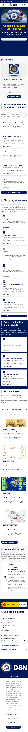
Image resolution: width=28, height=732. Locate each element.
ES (24, 4)
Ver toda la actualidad (14, 96)
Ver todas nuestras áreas (14, 315)
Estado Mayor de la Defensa (7, 625)
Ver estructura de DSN (14, 192)
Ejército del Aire (4, 633)
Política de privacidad (11, 714)
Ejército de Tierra (5, 627)
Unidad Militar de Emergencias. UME (9, 635)
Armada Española (5, 630)
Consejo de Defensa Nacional (8, 638)
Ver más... (14, 39)
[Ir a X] (20, 1)
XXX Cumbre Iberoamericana (17, 571)
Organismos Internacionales (9, 645)
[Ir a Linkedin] (26, 1)
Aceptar (13, 727)
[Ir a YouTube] (24, 1)
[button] (10, 52)
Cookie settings (13, 718)
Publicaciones (5, 653)
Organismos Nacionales (8, 618)
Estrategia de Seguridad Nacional (12, 409)
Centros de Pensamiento (8, 649)
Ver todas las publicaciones (9, 542)
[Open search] (22, 5)
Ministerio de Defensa (6, 622)
